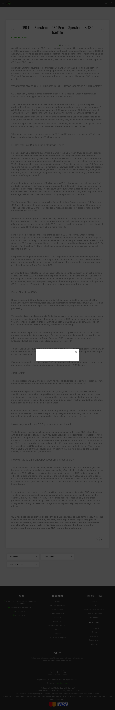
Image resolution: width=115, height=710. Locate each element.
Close (76, 352)
